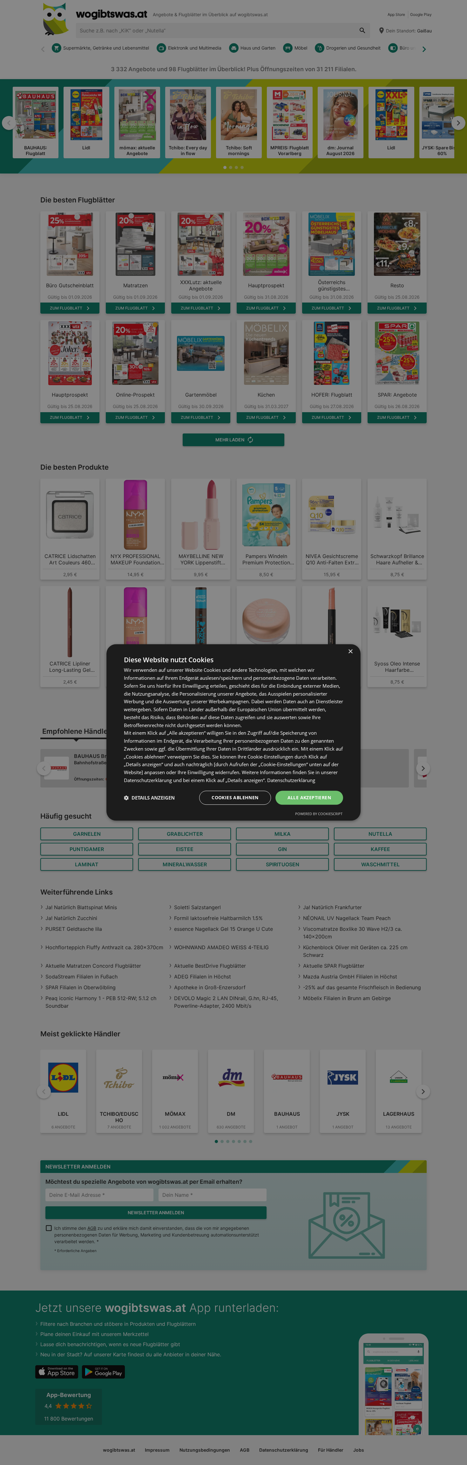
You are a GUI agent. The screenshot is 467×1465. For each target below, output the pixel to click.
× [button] (350, 651)
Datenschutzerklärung (291, 780)
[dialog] (233, 732)
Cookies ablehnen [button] (235, 797)
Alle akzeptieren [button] (309, 797)
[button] (149, 797)
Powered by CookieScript (318, 814)
